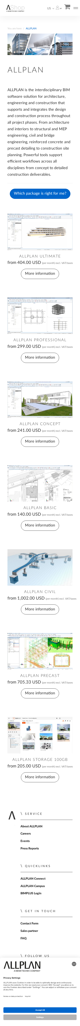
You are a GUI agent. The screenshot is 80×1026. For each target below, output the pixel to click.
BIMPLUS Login (30, 894)
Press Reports (29, 849)
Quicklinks (38, 866)
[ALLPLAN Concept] (40, 399)
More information (40, 274)
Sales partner (29, 931)
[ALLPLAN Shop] (15, 8)
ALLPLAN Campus (32, 886)
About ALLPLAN (31, 827)
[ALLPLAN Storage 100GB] (40, 735)
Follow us (37, 956)
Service (34, 813)
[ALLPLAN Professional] (40, 315)
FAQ (23, 939)
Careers (25, 834)
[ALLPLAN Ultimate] (40, 232)
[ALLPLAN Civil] (40, 567)
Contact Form (29, 924)
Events (25, 841)
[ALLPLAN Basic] (40, 483)
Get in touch (40, 911)
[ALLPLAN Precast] (40, 651)
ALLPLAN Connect (32, 879)
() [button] (51, 8)
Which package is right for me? (40, 193)
